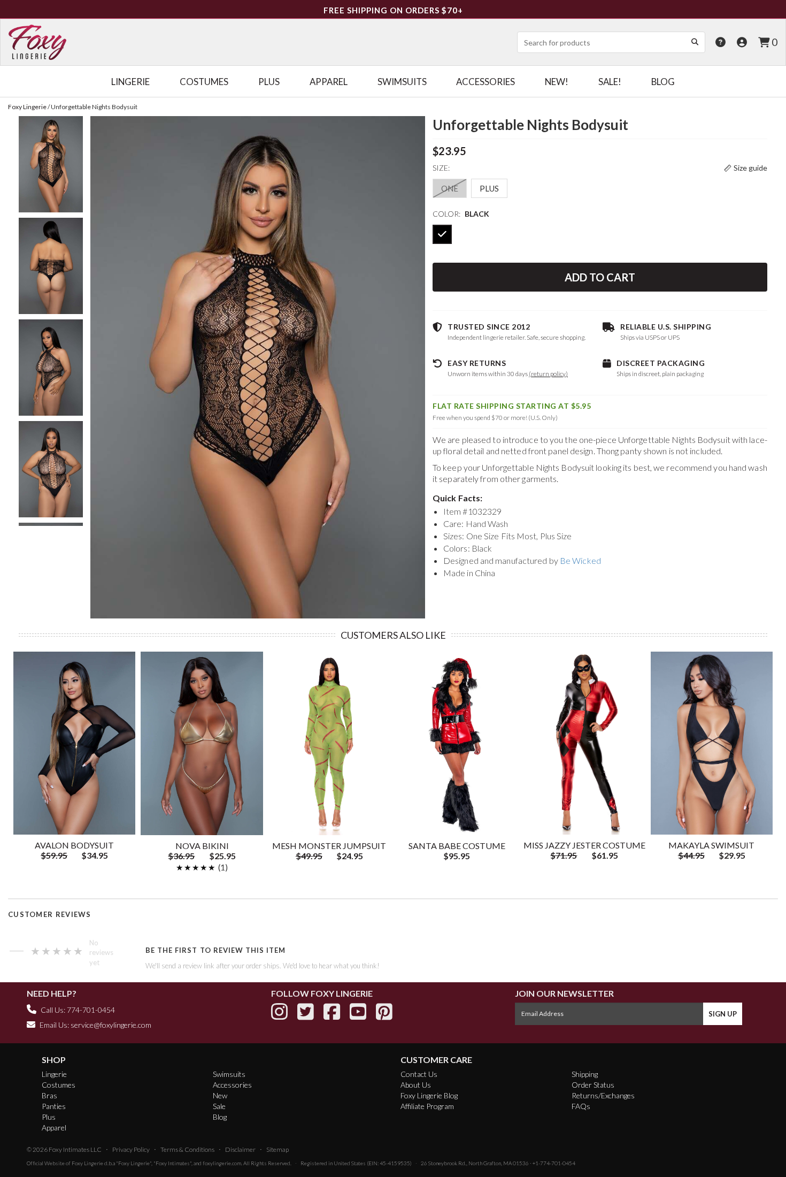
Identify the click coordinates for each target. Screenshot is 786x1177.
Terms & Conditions (187, 1149)
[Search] (694, 42)
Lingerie (54, 1074)
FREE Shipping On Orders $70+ (393, 10)
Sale (219, 1106)
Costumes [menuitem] (204, 81)
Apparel (54, 1127)
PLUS (489, 188)
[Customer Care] (720, 42)
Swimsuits (229, 1074)
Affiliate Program (427, 1106)
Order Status (593, 1084)
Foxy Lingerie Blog (429, 1095)
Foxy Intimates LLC (75, 1149)
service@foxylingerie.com (111, 1024)
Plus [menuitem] (269, 81)
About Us (415, 1084)
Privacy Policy (131, 1149)
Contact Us (418, 1074)
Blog (220, 1116)
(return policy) (548, 374)
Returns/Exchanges (603, 1095)
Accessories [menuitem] (485, 81)
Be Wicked (580, 560)
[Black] (442, 234)
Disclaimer (240, 1149)
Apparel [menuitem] (329, 81)
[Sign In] (742, 42)
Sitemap (277, 1149)
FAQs (581, 1106)
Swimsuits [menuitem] (402, 81)
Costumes (58, 1084)
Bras (49, 1095)
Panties (54, 1106)
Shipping (585, 1074)
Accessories (232, 1084)
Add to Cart (600, 277)
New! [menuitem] (556, 81)
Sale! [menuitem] (609, 81)
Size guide (750, 167)
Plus (49, 1116)
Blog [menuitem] (663, 81)
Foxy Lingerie (87, 1163)
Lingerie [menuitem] (130, 81)
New (220, 1095)
